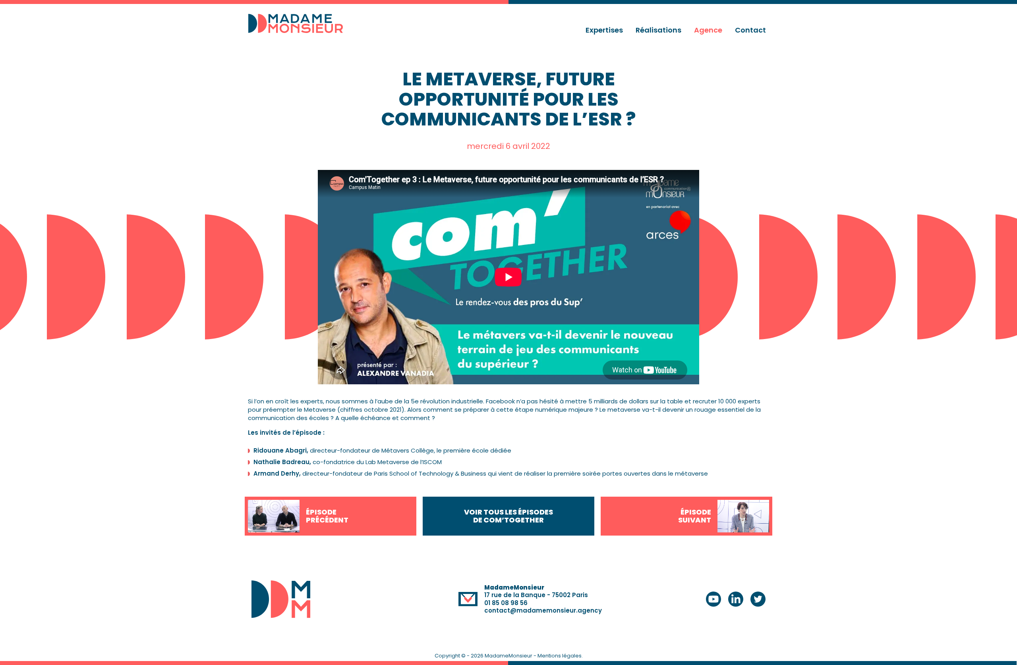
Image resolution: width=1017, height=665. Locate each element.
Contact (750, 30)
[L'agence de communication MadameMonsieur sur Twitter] (758, 599)
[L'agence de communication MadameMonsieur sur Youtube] (713, 599)
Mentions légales (560, 655)
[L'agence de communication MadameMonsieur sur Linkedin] (736, 599)
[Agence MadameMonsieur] (281, 599)
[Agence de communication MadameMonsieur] (299, 23)
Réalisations (658, 30)
